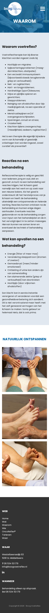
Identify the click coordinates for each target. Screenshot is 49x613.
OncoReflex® (9, 531)
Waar (5, 538)
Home (5, 518)
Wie (4, 528)
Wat (4, 521)
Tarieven (6, 534)
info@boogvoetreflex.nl (14, 566)
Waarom (6, 525)
